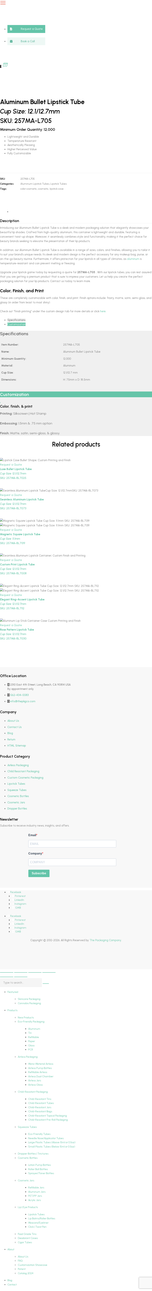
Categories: (7, 183)
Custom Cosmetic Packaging (25, 777)
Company (35, 853)
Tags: (3, 188)
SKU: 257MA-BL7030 (17, 634)
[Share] (35, 972)
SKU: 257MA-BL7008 (17, 569)
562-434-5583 (19, 695)
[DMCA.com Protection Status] (9, 959)
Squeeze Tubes (17, 790)
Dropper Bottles (17, 808)
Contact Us (14, 727)
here (102, 311)
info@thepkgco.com (22, 701)
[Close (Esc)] (49, 972)
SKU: (2, 178)
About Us (13, 720)
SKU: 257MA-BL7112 (22, 604)
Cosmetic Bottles (18, 796)
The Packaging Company (105, 940)
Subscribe (39, 873)
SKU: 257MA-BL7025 (16, 473)
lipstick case (57, 188)
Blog (10, 733)
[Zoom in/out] (6, 972)
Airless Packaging (18, 765)
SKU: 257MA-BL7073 (22, 504)
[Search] (46, 983)
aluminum (133, 259)
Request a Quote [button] (11, 464)
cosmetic (43, 188)
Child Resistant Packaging (23, 771)
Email (32, 835)
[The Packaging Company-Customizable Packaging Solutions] (73, 32)
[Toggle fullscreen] (20, 972)
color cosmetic (28, 188)
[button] (26, 29)
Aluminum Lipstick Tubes (34, 183)
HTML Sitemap (16, 745)
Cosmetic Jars (16, 802)
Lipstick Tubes (58, 183)
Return (11, 739)
